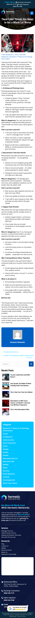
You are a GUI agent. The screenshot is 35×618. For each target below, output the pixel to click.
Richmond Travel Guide (8, 554)
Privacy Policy (21, 616)
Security (6, 471)
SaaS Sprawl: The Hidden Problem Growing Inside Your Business (20, 384)
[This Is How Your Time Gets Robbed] (5, 394)
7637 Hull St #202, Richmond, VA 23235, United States (15, 585)
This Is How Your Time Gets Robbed (21, 392)
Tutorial (6, 477)
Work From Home (10, 483)
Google (6, 449)
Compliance (7, 437)
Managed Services (10, 458)
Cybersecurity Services (8, 533)
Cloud (5, 434)
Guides (5, 452)
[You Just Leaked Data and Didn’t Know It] (5, 377)
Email (5, 446)
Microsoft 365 (8, 461)
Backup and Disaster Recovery (11, 535)
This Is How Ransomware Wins (19, 409)
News (5, 468)
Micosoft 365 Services (8, 537)
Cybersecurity (8, 440)
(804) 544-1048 (22, 515)
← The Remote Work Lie (9, 352)
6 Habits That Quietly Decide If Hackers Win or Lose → (18, 356)
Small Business (9, 474)
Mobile (5, 464)
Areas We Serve (6, 550)
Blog (2, 544)
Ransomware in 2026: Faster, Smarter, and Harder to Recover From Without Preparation (20, 403)
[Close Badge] (27, 606)
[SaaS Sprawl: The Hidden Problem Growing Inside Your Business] (5, 385)
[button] (31, 364)
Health (5, 455)
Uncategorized (9, 480)
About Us (4, 552)
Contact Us (4, 546)
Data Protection (9, 443)
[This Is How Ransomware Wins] (5, 411)
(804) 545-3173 (9, 593)
